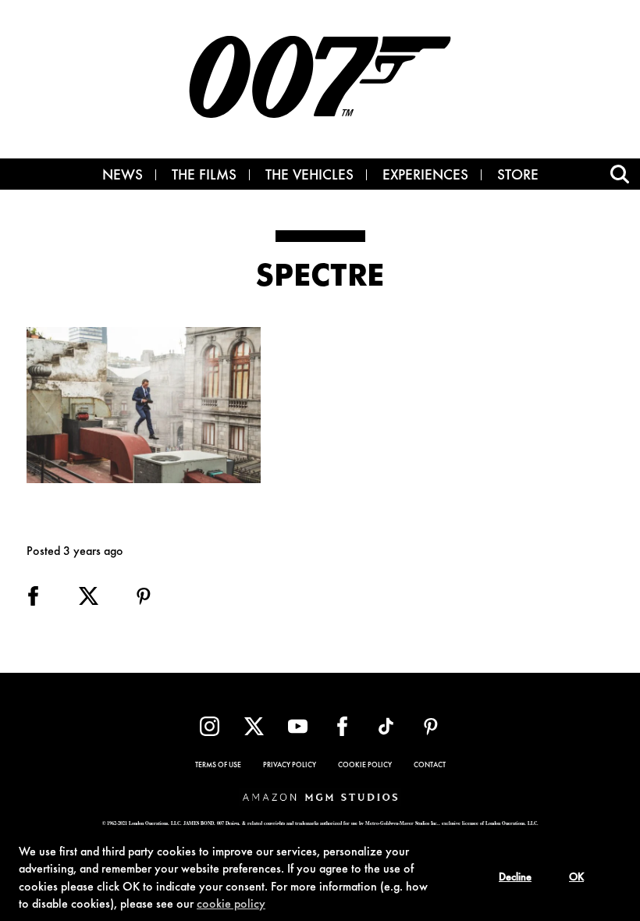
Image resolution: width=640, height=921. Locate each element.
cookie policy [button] (231, 904)
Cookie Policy (365, 766)
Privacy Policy (289, 766)
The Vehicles (309, 176)
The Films (204, 176)
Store (518, 176)
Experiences (425, 176)
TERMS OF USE (218, 766)
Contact (430, 766)
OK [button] (576, 878)
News (122, 176)
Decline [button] (515, 878)
